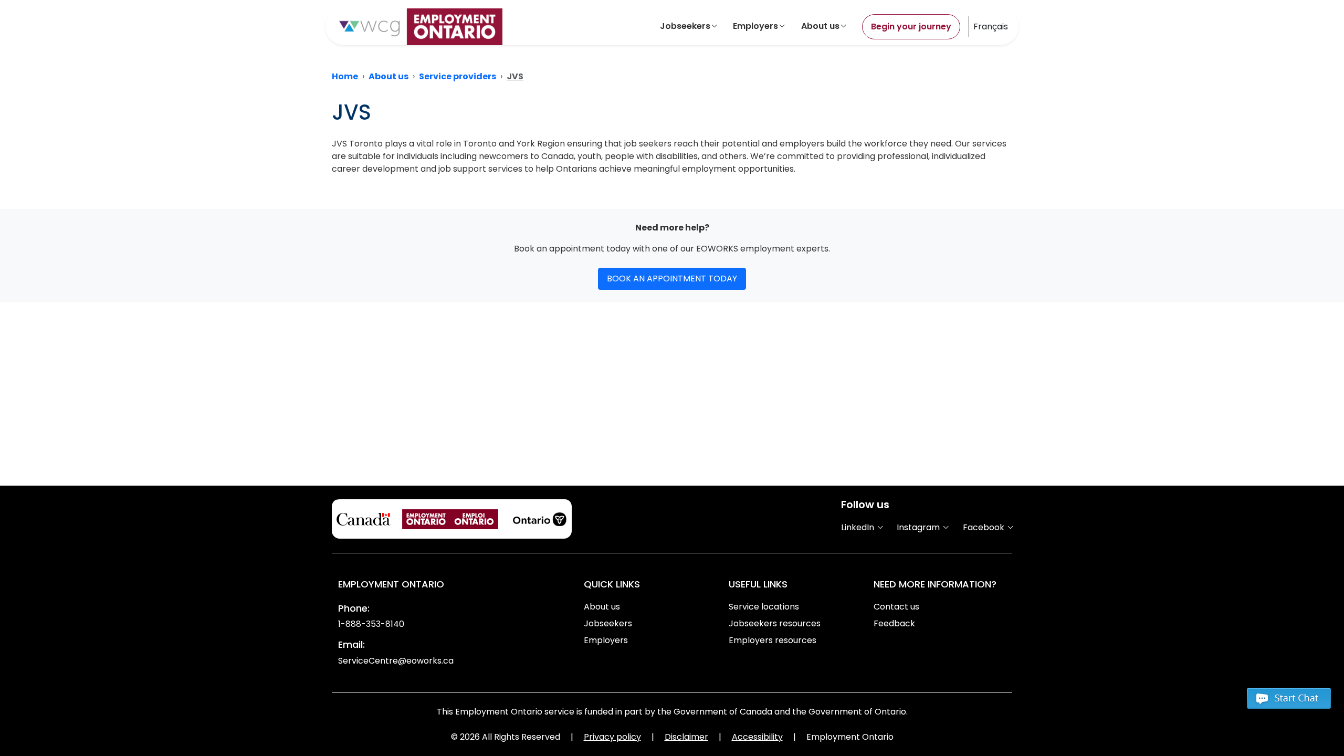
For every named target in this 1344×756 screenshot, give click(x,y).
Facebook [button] (984, 527)
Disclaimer (686, 737)
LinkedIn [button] (858, 527)
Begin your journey (911, 26)
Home (345, 76)
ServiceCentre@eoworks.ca (396, 661)
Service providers (457, 76)
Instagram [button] (919, 527)
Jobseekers (685, 26)
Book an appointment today (672, 278)
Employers (755, 26)
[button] (1289, 703)
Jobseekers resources (775, 623)
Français (990, 26)
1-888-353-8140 (371, 624)
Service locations (764, 607)
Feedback (894, 623)
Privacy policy (612, 737)
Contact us (896, 607)
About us (820, 26)
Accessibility (757, 737)
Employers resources (772, 640)
